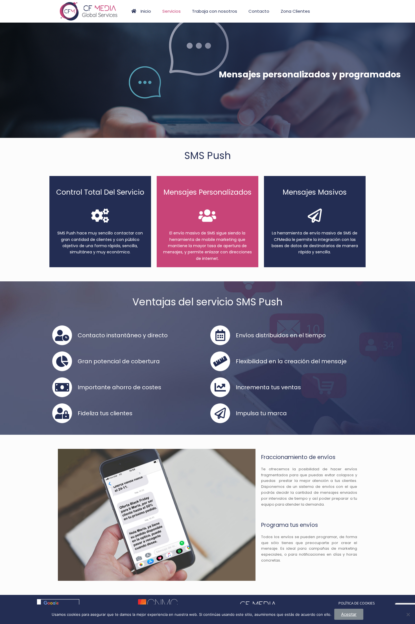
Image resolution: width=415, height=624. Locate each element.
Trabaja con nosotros (214, 11)
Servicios (171, 11)
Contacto (258, 11)
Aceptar (349, 614)
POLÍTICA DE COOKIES (356, 603)
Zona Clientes (295, 11)
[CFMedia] (88, 11)
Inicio (146, 11)
